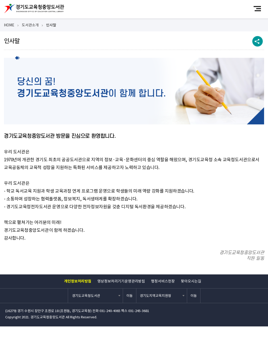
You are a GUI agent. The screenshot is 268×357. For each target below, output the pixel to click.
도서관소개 (30, 25)
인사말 (51, 25)
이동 (129, 295)
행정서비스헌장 (163, 281)
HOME (9, 25)
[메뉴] (259, 8)
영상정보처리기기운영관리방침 (121, 281)
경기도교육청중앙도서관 (34, 8)
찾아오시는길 (191, 281)
